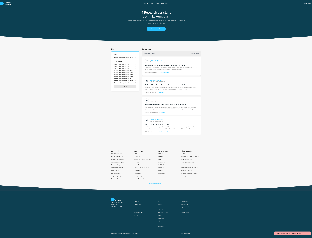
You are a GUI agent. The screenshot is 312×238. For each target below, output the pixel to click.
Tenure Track (138, 173)
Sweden (160, 156)
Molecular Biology (116, 165)
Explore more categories (155, 183)
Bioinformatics (115, 173)
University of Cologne (187, 176)
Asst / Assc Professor (163, 212)
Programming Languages (118, 176)
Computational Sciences (118, 167)
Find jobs (146, 3)
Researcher (138, 165)
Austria (160, 176)
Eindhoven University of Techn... (189, 167)
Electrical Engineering (117, 159)
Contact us (137, 215)
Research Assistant (162, 224)
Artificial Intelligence (117, 156)
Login (135, 210)
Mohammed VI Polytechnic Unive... (190, 156)
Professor (137, 162)
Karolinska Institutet (186, 159)
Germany (161, 167)
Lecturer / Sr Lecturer (163, 210)
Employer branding (185, 207)
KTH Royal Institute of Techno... (189, 173)
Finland (160, 159)
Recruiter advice (185, 212)
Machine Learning (116, 153)
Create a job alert (157, 29)
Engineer (161, 92)
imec (182, 179)
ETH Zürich (184, 165)
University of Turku (186, 170)
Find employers (155, 3)
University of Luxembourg (156, 60)
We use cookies (187, 233)
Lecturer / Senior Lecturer (141, 167)
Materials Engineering (117, 162)
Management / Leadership (141, 176)
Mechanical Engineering (118, 179)
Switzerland (161, 162)
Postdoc (137, 156)
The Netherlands (163, 165)
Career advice (164, 3)
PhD (136, 153)
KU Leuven (184, 153)
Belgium (160, 153)
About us (136, 207)
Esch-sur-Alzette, (154, 62)
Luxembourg (162, 62)
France (160, 179)
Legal (182, 233)
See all (125, 86)
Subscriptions (184, 204)
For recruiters (307, 3)
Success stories (184, 210)
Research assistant (164, 72)
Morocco (160, 170)
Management (161, 226)
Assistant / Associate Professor (143, 159)
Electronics (115, 170)
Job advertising (184, 201)
